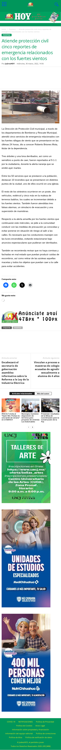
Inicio (4, 29)
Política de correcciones (46, 733)
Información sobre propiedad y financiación (30, 729)
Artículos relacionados (22, 393)
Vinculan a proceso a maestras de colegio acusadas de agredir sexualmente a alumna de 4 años (46, 369)
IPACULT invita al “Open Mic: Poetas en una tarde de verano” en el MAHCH (11, 417)
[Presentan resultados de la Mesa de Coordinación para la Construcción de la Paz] (50, 405)
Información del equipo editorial (19, 733)
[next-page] (32, 427)
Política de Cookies (24, 725)
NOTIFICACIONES (25, 721)
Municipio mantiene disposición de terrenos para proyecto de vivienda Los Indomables (30, 418)
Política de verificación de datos (38, 737)
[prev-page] (28, 427)
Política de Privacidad (45, 721)
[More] (48, 79)
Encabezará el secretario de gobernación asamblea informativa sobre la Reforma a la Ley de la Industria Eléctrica (15, 372)
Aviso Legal (40, 725)
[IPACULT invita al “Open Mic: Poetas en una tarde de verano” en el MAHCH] (11, 405)
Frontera (12, 29)
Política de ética (15, 737)
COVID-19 (11, 721)
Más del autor (43, 393)
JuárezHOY (10, 63)
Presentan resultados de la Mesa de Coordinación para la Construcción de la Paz (50, 418)
